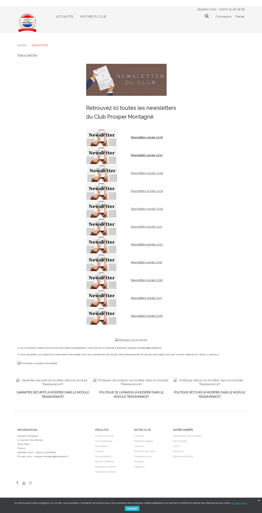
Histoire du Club (104, 435)
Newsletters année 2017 (146, 298)
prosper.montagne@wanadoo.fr (51, 456)
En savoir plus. (239, 503)
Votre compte (183, 429)
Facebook (17, 483)
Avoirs (176, 446)
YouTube (23, 483)
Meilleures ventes (105, 471)
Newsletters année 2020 (147, 244)
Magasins (139, 466)
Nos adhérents (103, 456)
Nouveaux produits (105, 466)
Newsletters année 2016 (147, 316)
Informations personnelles (187, 435)
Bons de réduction (183, 456)
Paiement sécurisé (144, 451)
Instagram (30, 483)
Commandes (180, 441)
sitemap (138, 461)
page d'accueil (167, 354)
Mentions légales (143, 441)
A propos (139, 446)
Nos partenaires (104, 441)
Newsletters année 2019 (146, 262)
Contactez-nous (143, 456)
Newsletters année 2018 (147, 280)
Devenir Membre (104, 461)
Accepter (132, 508)
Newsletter (101, 446)
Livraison (139, 435)
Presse (99, 451)
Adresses (178, 451)
